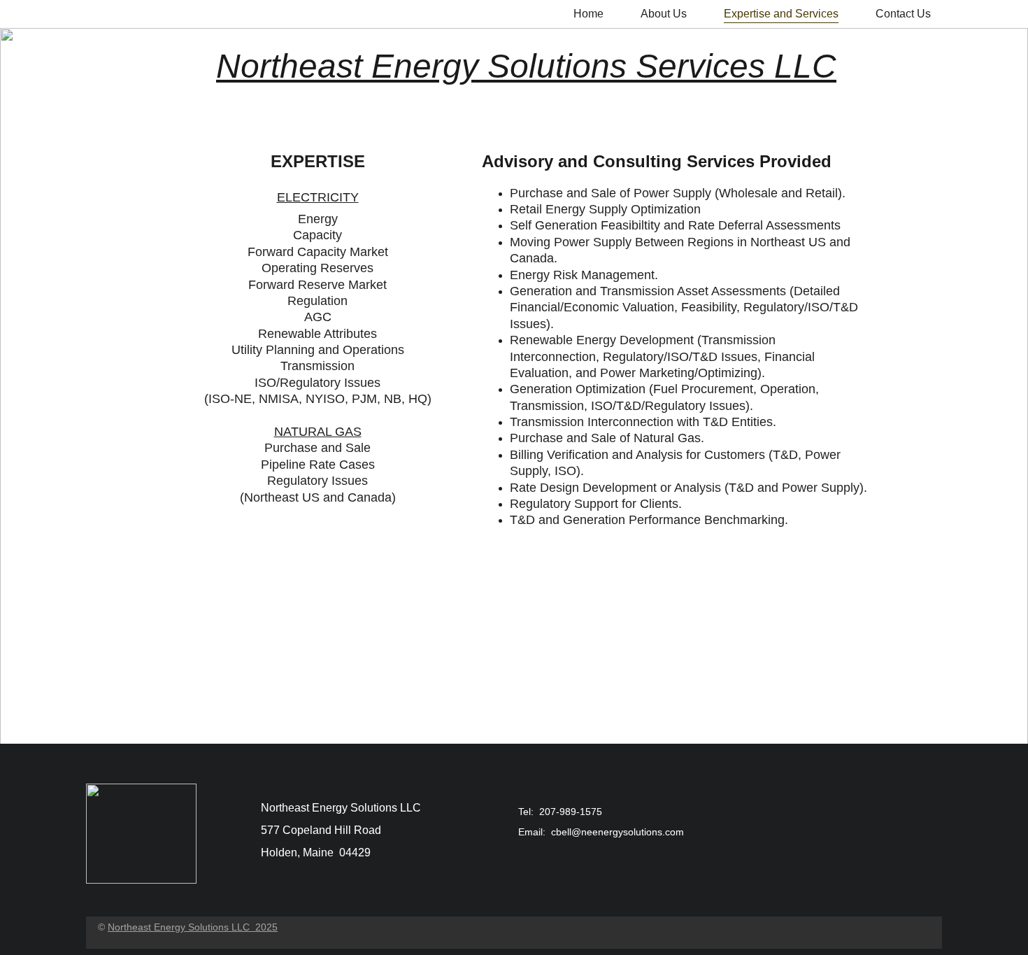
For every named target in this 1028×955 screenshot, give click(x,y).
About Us (664, 14)
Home (588, 14)
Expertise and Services (781, 14)
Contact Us (903, 14)
